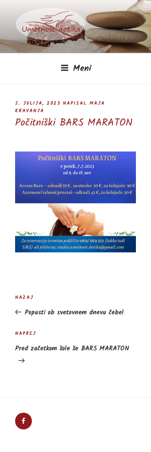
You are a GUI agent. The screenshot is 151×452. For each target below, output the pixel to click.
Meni (82, 68)
